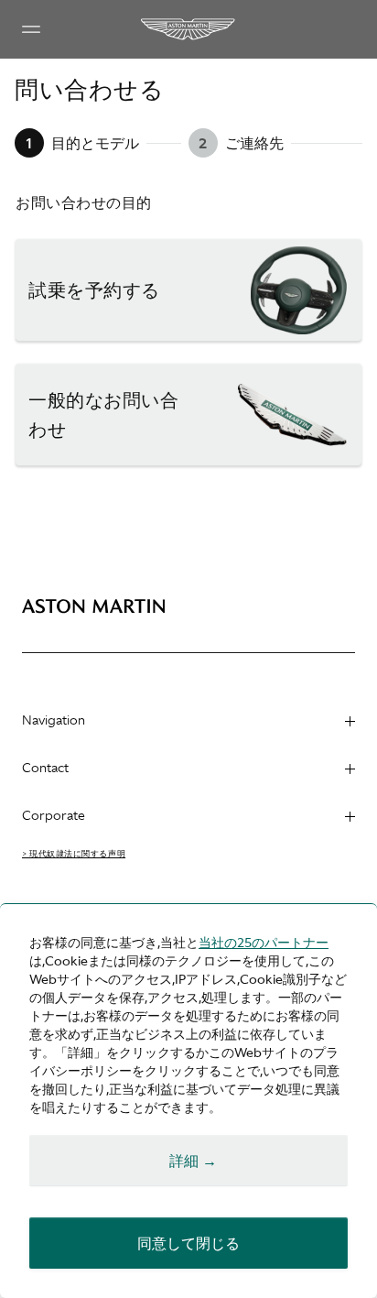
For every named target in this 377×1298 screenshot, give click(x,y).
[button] (188, 290)
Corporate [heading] (53, 815)
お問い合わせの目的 (84, 202)
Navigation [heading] (53, 720)
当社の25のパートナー (264, 942)
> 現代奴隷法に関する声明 (73, 853)
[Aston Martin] (188, 29)
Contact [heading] (45, 767)
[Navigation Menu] (31, 29)
